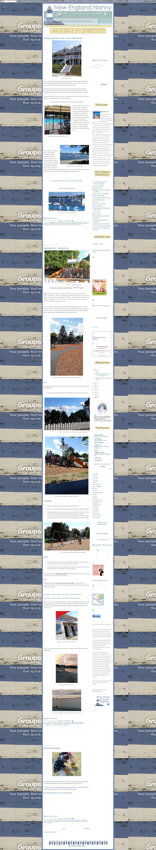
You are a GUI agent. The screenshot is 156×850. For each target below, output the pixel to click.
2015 (95, 385)
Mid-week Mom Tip (97, 486)
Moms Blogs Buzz (102, 524)
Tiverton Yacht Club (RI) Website (67, 188)
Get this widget (102, 355)
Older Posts (87, 828)
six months (95, 511)
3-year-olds (95, 480)
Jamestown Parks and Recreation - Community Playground (66, 594)
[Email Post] (72, 220)
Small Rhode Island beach (61, 724)
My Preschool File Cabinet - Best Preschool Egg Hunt (58, 793)
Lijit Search (95, 67)
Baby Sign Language (97, 188)
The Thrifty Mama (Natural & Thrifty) (101, 226)
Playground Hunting (68, 723)
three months (95, 513)
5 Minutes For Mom (99, 452)
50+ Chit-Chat (97, 460)
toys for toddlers (96, 517)
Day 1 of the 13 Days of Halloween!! (102, 464)
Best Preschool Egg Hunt (52, 748)
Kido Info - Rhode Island (98, 200)
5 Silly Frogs (97, 458)
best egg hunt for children (63, 820)
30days (96, 450)
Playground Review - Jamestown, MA (56, 248)
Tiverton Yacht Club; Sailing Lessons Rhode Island (65, 224)
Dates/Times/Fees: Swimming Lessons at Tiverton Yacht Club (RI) (67, 102)
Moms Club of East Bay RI (99, 204)
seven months (95, 509)
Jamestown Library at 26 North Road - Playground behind (66, 598)
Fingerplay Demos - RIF (98, 195)
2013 (95, 388)
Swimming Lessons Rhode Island (60, 223)
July (97, 372)
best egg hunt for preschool (53, 821)
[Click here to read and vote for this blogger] (102, 339)
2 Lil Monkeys (98, 439)
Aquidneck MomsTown (98, 186)
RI (49, 223)
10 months (95, 474)
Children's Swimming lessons (74, 222)
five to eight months (97, 500)
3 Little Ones (97, 445)
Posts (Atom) (53, 832)
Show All (110, 468)
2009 (95, 397)
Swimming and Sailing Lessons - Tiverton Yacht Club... (103, 374)
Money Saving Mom (97, 206)
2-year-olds (95, 478)
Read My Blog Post (101, 348)
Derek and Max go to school (100, 440)
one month (95, 507)
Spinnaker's (63, 602)
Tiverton (46, 224)
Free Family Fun (96, 484)
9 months (94, 482)
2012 (95, 390)
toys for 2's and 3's (96, 515)
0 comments (66, 220)
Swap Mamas (95, 218)
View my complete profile (100, 165)
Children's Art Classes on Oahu (101, 436)
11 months (95, 476)
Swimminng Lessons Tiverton (79, 223)
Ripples (59, 83)
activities (51, 820)
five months (95, 498)
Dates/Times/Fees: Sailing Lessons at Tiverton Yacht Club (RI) (66, 181)
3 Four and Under (98, 442)
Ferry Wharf (81, 602)
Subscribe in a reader (98, 244)
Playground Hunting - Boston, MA (100, 216)
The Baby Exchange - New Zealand (101, 224)
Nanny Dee (106, 111)
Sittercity (94, 488)
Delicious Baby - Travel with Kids (100, 193)
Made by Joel (95, 202)
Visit (95, 327)
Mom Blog (100, 580)
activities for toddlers (97, 492)
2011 (95, 392)
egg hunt (50, 822)
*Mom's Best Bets (98, 435)
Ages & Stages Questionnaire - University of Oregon (99, 182)
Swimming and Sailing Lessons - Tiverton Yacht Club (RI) (63, 38)
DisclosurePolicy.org (97, 691)
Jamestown (67, 722)
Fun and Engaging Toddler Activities (101, 198)
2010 (95, 395)
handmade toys (96, 503)
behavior (94, 494)
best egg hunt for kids (80, 820)
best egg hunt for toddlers (71, 821)
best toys (94, 496)
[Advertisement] (52, 236)
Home (64, 828)
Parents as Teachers (97, 214)
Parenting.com (95, 212)
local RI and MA (56, 723)
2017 (95, 383)
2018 (95, 370)
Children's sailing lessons (57, 222)
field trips (60, 722)
